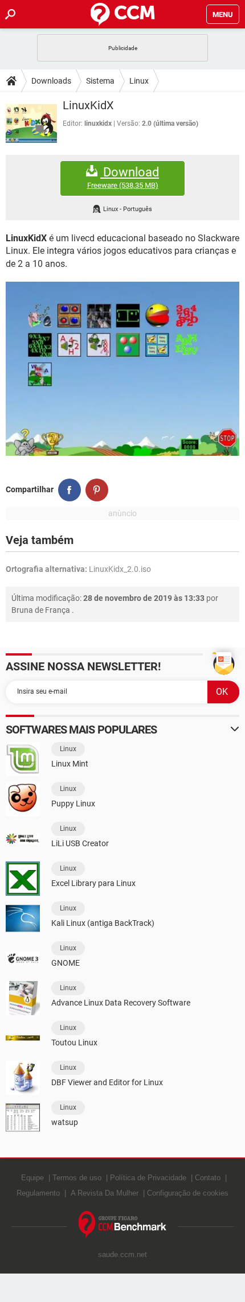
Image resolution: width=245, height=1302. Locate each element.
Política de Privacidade (148, 1177)
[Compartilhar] (69, 490)
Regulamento (38, 1193)
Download (123, 177)
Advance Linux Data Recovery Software (120, 1002)
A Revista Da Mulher (104, 1193)
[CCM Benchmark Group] (122, 1225)
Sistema (100, 80)
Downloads (51, 80)
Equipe (32, 1177)
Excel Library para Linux (93, 883)
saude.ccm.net (122, 1254)
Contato (207, 1177)
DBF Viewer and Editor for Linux (107, 1082)
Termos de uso (76, 1177)
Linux (139, 80)
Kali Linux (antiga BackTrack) (102, 923)
